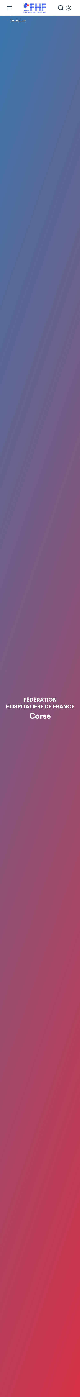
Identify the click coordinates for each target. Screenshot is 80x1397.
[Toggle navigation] (9, 8)
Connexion (70, 8)
